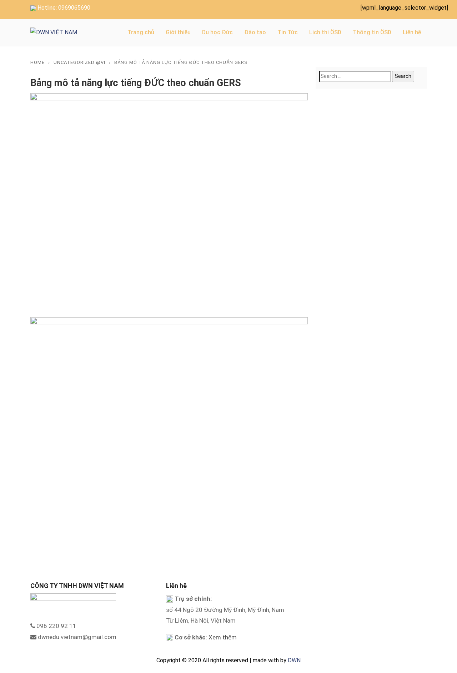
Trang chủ (140, 32)
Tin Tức (287, 32)
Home (37, 62)
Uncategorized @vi (79, 62)
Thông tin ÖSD (372, 32)
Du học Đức (217, 32)
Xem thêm (223, 637)
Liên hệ (412, 32)
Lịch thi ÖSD (325, 32)
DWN (294, 660)
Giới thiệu (178, 32)
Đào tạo (255, 32)
